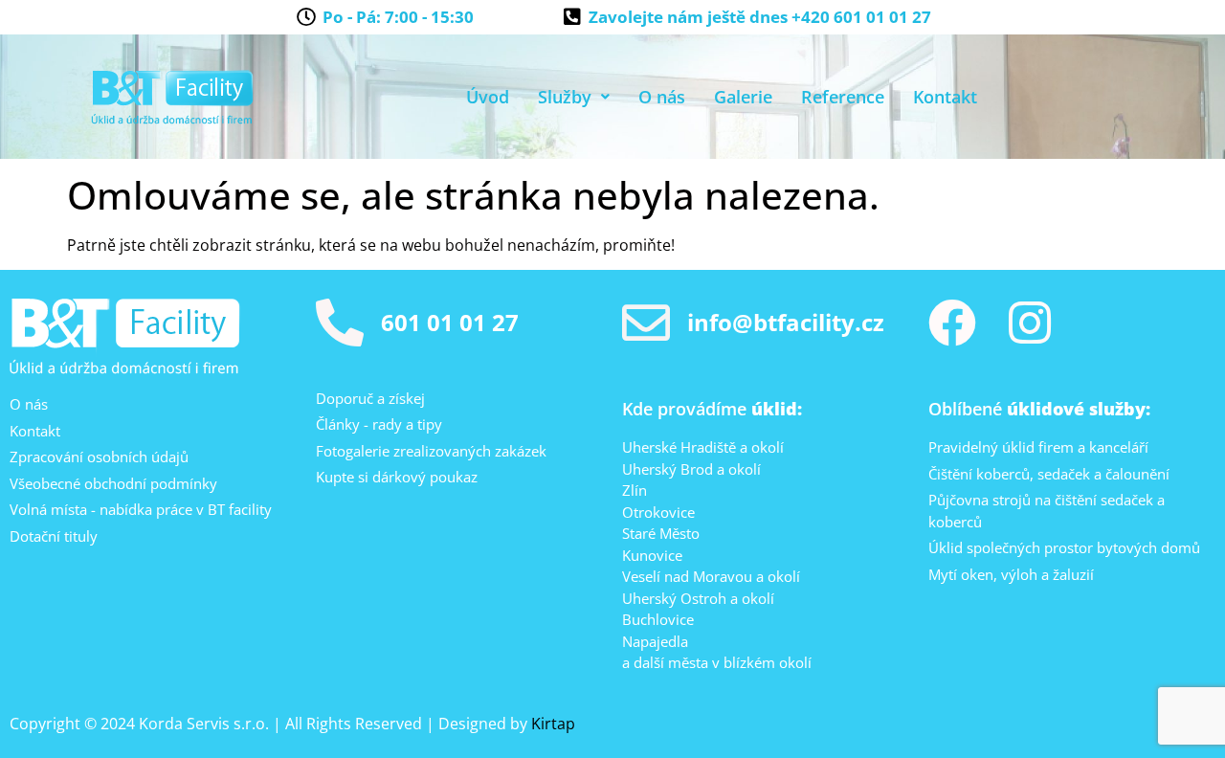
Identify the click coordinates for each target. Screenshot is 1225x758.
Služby (564, 96)
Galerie (743, 96)
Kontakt (945, 96)
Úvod (487, 96)
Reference (842, 96)
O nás (661, 96)
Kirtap (553, 723)
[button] (573, 97)
